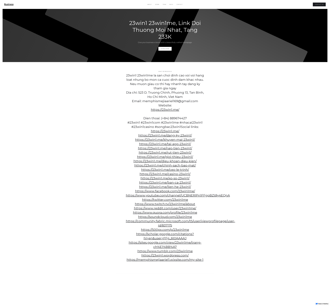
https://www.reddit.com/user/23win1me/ (165, 208)
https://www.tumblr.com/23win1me (165, 251)
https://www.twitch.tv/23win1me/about (165, 204)
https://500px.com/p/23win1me (165, 230)
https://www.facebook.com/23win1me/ (165, 191)
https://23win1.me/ (165, 110)
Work (157, 4)
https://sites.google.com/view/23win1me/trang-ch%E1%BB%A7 (165, 245)
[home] (9, 4)
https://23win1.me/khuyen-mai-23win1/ (165, 140)
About (149, 4)
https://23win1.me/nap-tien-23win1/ (165, 148)
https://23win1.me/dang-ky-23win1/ (165, 135)
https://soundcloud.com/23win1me (165, 217)
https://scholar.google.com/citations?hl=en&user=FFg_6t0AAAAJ (165, 236)
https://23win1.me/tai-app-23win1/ (165, 144)
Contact (180, 4)
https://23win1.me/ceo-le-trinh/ (165, 170)
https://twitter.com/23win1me (165, 200)
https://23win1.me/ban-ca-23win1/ (165, 182)
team (164, 4)
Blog (171, 4)
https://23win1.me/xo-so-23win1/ (165, 178)
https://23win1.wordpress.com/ (165, 255)
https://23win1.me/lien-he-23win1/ (165, 187)
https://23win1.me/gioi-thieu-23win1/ (165, 157)
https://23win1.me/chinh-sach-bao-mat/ (165, 165)
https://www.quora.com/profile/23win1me (165, 212)
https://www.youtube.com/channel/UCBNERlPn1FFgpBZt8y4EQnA (165, 195)
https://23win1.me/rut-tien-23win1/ (165, 152)
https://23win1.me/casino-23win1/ (165, 174)
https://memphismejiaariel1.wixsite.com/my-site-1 (165, 260)
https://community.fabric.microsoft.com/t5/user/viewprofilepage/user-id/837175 (165, 223)
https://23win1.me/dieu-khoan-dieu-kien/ (165, 161)
